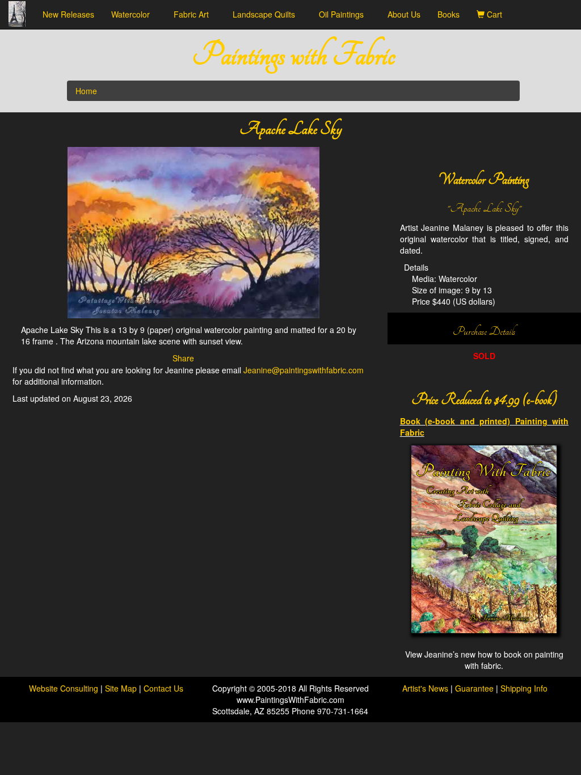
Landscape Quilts (267, 14)
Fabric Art (195, 14)
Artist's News (425, 688)
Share (183, 358)
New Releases (68, 14)
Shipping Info (524, 688)
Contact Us (163, 688)
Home (86, 90)
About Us (404, 14)
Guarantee (474, 688)
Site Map (122, 688)
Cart (497, 14)
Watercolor (134, 14)
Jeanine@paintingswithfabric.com (303, 370)
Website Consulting (63, 688)
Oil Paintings (345, 14)
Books (448, 14)
